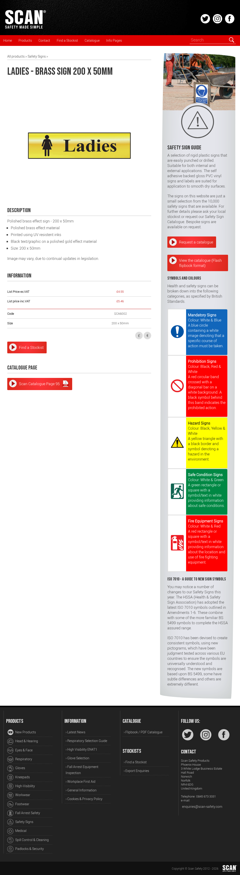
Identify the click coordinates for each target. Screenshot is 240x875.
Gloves (20, 768)
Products (25, 40)
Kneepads (22, 777)
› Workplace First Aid (80, 781)
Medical (20, 830)
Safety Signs (37, 56)
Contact (44, 40)
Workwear (22, 795)
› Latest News (75, 732)
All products (16, 56)
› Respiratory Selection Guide (86, 740)
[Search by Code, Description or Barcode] (231, 40)
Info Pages (114, 40)
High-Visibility (25, 786)
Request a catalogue (196, 242)
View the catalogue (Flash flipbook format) (200, 263)
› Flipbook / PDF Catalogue (143, 732)
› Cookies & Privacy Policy (84, 799)
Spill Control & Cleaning (32, 840)
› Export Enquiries (136, 770)
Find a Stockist (67, 40)
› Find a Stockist (135, 762)
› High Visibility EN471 (81, 749)
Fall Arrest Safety (27, 813)
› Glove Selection (77, 758)
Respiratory (23, 759)
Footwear (22, 804)
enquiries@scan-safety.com (202, 806)
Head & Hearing (26, 741)
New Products (25, 732)
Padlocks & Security (29, 848)
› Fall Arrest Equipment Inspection (82, 769)
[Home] (25, 27)
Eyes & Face (24, 750)
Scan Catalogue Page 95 (39, 383)
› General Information (81, 790)
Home (7, 40)
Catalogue (92, 40)
